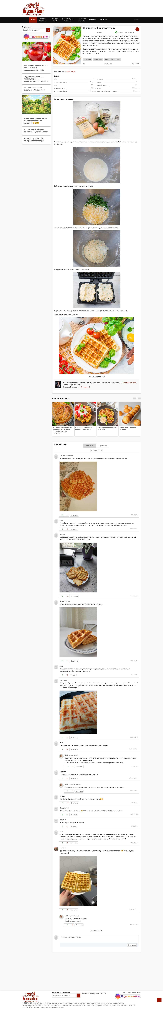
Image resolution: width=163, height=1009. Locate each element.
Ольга (76, 751)
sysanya (62, 844)
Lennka (62, 530)
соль (55, 85)
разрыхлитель (59, 88)
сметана (100, 79)
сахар (99, 82)
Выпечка (87, 59)
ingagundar (64, 676)
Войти (136, 20)
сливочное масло (60, 82)
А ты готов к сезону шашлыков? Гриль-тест (34, 89)
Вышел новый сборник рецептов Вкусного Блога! (36, 130)
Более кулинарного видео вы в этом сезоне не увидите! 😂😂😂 (35, 120)
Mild (66, 751)
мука (99, 88)
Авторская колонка (82, 20)
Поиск (33, 20)
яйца (55, 79)
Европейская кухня (112, 59)
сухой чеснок (102, 85)
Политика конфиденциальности (94, 993)
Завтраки (98, 59)
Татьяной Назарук (129, 382)
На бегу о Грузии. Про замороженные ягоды (34, 139)
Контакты (104, 20)
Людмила (77, 780)
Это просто (85, 387)
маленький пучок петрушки (107, 91)
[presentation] (134, 398)
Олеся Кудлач (65, 597)
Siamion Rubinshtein (67, 451)
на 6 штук (71, 71)
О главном (93, 20)
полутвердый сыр (60, 91)
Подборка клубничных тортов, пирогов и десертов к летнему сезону (36, 79)
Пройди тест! (55, 20)
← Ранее (94, 446)
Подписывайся (39, 36)
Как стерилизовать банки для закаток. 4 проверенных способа (35, 67)
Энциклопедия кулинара (67, 20)
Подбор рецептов (42, 20)
